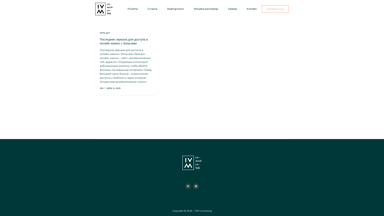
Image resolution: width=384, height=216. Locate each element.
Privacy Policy (280, 177)
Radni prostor (175, 9)
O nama (152, 9)
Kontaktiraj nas (275, 9)
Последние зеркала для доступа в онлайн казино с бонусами (124, 41)
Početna (133, 9)
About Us (101, 172)
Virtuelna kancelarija (206, 9)
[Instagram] (196, 186)
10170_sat (105, 33)
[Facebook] (188, 186)
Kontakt (252, 9)
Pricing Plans (281, 167)
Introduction (102, 167)
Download (282, 172)
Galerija (232, 9)
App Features (103, 177)
